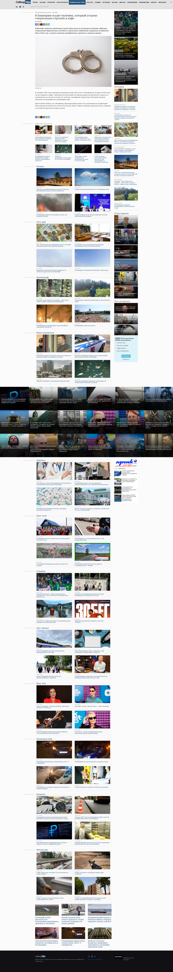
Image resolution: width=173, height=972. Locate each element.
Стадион (40, 571)
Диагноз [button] (122, 2)
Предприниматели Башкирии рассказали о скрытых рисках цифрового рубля (51, 843)
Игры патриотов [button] (62, 2)
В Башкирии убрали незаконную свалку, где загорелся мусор (51, 215)
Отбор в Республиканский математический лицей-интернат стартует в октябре (90, 898)
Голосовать (126, 356)
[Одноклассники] (39, 24)
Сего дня (41, 222)
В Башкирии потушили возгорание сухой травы (91, 270)
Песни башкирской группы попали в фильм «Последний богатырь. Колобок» (51, 732)
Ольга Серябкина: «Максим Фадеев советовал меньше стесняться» (52, 707)
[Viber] (44, 24)
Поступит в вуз (121, 342)
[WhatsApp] (46, 24)
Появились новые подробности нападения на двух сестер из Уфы (81, 158)
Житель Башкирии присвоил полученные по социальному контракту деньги (90, 381)
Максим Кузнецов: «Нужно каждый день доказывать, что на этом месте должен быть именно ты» (52, 595)
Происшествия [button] (144, 2)
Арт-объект (42, 628)
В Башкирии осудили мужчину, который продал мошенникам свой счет (42, 158)
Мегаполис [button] (162, 2)
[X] (41, 24)
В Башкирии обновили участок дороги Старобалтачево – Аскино (88, 564)
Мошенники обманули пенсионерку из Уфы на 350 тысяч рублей (43, 138)
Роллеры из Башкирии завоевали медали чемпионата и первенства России (89, 594)
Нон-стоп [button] (89, 2)
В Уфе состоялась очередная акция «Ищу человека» (89, 873)
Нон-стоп (41, 515)
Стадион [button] (98, 2)
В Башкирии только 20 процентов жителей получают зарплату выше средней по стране (125, 117)
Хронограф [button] (51, 2)
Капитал (40, 794)
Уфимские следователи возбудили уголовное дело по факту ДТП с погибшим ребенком (102, 139)
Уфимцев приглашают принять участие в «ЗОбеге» (89, 621)
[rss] (95, 956)
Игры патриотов (45, 332)
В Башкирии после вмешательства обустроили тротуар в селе (53, 539)
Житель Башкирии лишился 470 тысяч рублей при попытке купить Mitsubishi (91, 356)
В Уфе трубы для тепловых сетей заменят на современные (52, 873)
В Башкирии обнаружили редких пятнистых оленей (52, 564)
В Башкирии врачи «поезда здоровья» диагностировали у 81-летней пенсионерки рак (91, 483)
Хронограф (42, 277)
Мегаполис (42, 849)
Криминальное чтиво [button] (77, 2)
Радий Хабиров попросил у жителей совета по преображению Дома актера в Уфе (91, 677)
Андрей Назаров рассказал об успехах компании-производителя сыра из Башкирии (92, 843)
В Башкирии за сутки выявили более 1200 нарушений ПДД (89, 539)
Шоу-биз (41, 683)
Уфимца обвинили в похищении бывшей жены (52, 381)
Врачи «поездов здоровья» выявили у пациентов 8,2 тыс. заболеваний (92, 509)
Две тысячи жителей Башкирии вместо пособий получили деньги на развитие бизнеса (53, 245)
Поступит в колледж (122, 345)
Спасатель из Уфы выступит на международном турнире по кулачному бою (53, 621)
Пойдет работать (121, 348)
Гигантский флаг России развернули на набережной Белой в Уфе (50, 651)
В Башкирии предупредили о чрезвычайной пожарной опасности (52, 326)
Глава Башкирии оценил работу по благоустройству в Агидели (48, 677)
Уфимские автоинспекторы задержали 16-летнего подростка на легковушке (51, 270)
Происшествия (44, 739)
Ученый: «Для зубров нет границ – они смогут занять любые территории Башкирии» (52, 300)
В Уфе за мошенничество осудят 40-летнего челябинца (63, 157)
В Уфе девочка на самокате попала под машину (91, 787)
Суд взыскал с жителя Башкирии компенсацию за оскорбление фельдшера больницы (53, 483)
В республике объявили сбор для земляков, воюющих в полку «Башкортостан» (124, 150)
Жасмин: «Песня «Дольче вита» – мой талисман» (92, 706)
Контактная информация (95, 959)
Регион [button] (35, 2)
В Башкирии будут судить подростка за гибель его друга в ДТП (83, 138)
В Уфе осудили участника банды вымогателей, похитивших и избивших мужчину (101, 159)
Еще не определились (123, 351)
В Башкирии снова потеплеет (85, 325)
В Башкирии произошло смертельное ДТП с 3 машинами (52, 762)
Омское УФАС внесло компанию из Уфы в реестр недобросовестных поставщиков (92, 817)
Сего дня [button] (43, 2)
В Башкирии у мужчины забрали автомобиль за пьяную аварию (53, 787)
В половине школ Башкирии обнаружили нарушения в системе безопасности (89, 245)
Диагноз (40, 460)
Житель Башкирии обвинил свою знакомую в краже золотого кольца (61, 139)
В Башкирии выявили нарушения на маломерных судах (92, 300)
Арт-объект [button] (106, 2)
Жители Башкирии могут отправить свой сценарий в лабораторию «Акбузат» (89, 651)
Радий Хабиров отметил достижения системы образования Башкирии (91, 215)
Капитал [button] (154, 2)
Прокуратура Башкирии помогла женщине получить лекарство (51, 509)
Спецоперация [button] (132, 2)
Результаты (126, 359)
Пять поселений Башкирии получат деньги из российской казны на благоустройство (52, 190)
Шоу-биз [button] (115, 2)
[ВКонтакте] (36, 24)
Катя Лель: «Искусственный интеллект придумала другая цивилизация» (88, 732)
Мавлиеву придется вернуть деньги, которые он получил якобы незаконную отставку (53, 356)
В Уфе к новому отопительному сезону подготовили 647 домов (49, 898)
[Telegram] (49, 24)
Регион (40, 166)
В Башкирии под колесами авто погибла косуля (91, 762)
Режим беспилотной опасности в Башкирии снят (92, 189)
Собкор (40, 956)
